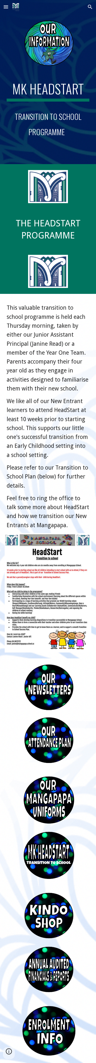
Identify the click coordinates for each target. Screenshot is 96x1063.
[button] (6, 7)
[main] (48, 111)
